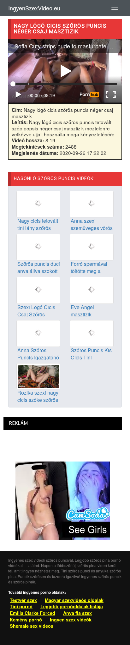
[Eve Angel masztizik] (92, 290)
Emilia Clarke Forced (32, 613)
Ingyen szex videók (71, 619)
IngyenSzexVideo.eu (34, 8)
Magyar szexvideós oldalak (74, 600)
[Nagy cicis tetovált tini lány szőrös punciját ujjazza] (38, 203)
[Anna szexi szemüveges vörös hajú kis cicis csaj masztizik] (92, 203)
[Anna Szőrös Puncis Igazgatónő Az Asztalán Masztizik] (38, 333)
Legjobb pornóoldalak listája (71, 606)
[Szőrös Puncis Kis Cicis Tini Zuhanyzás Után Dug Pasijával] (92, 333)
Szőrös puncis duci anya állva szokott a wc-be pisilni (38, 271)
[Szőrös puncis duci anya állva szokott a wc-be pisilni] (38, 246)
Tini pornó (21, 606)
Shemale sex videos (31, 626)
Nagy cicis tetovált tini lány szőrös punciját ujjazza (37, 228)
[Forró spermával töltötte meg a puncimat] (92, 246)
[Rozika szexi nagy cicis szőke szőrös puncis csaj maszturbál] (38, 375)
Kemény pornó (26, 619)
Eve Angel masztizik (82, 310)
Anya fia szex (77, 613)
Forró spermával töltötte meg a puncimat (89, 271)
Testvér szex (23, 600)
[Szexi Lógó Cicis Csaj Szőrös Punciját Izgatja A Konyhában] (38, 290)
